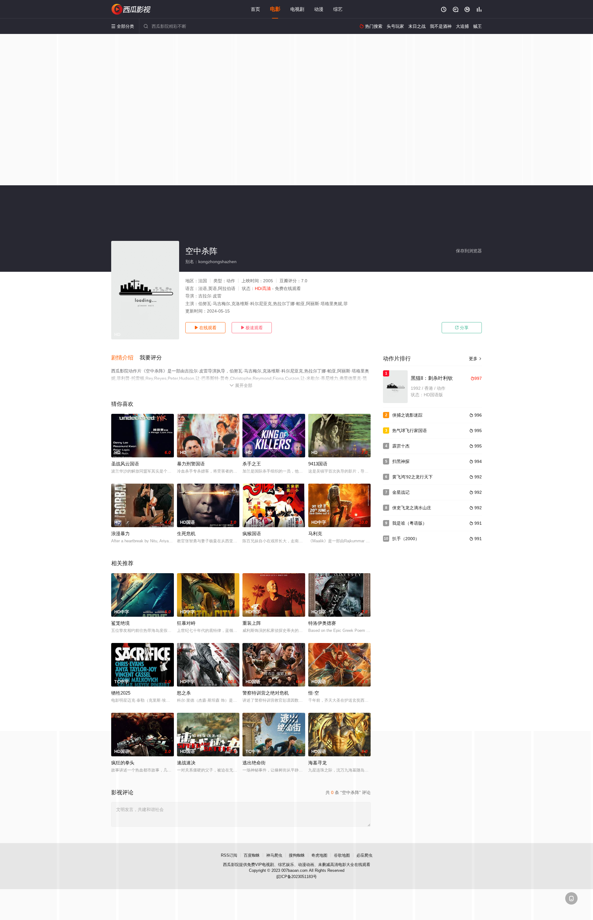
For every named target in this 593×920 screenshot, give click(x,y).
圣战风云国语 (125, 463)
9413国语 (317, 463)
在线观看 (205, 327)
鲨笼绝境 (120, 623)
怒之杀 (184, 692)
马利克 (315, 533)
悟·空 (313, 692)
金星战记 (401, 492)
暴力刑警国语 (191, 463)
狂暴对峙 (186, 623)
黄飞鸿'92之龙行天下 (412, 476)
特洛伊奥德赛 (322, 623)
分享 (462, 327)
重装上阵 (251, 623)
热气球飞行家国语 (409, 430)
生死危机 (186, 533)
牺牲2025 (120, 692)
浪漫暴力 (120, 533)
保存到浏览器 (469, 250)
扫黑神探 (401, 461)
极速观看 (252, 327)
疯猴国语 (251, 533)
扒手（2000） (405, 538)
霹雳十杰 (401, 445)
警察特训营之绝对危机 (265, 692)
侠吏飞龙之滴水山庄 (411, 507)
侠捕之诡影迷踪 (407, 415)
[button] (125, 358)
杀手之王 (251, 463)
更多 (475, 358)
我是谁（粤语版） (409, 523)
